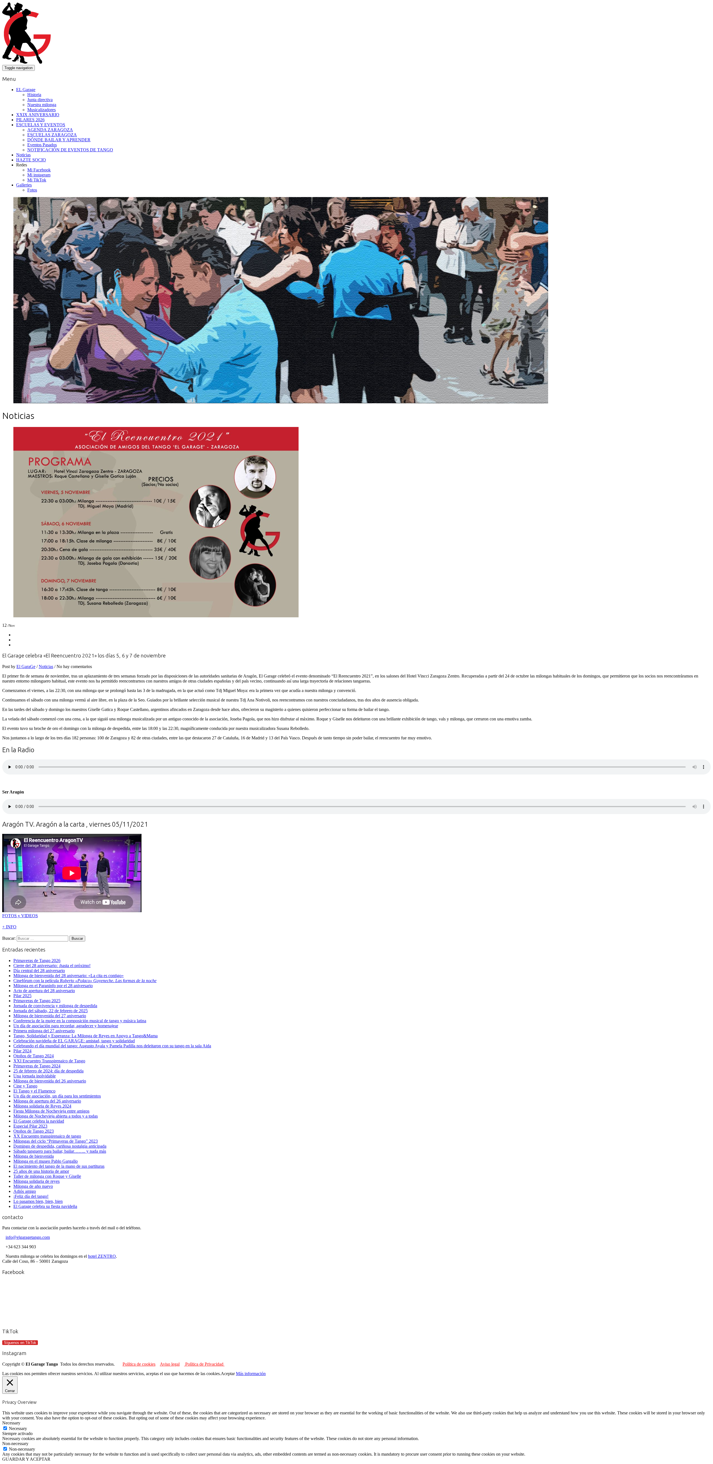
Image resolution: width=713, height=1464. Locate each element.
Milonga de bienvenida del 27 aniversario (49, 1015)
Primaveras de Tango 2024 (36, 1066)
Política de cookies (139, 1364)
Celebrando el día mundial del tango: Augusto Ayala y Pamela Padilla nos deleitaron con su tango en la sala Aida (112, 1045)
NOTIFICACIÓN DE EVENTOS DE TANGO (70, 149)
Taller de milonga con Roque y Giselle (47, 1176)
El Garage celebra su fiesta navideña (45, 1206)
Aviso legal (170, 1364)
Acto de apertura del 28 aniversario (44, 990)
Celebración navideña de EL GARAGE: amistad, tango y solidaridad (74, 1040)
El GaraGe (25, 666)
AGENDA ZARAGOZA (50, 129)
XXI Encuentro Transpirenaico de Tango (49, 1060)
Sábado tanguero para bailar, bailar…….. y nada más (59, 1151)
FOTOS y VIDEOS (20, 915)
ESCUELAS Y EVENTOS (40, 124)
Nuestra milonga (41, 104)
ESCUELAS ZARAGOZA (52, 134)
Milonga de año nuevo (33, 1186)
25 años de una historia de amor (41, 1171)
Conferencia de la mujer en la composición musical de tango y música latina (79, 1020)
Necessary (18, 1428)
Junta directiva (40, 99)
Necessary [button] (11, 1423)
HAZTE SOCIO (31, 159)
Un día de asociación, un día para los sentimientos (57, 1096)
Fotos (32, 190)
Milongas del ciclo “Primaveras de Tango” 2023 (55, 1141)
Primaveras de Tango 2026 (36, 960)
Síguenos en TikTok (20, 1343)
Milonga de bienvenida (33, 1156)
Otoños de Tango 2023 (33, 1131)
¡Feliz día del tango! (30, 1196)
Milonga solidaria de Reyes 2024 (42, 1106)
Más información (251, 1373)
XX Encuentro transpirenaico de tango (47, 1136)
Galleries (24, 185)
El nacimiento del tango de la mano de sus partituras (58, 1166)
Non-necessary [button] (15, 1443)
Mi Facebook (39, 169)
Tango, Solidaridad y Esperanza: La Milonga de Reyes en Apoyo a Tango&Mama (85, 1035)
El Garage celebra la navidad (38, 1121)
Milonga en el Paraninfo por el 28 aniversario (53, 985)
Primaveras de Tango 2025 (36, 1000)
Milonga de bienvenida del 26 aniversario (49, 1081)
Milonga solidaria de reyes (36, 1181)
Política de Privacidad (204, 1364)
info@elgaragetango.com (28, 1237)
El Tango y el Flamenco (34, 1091)
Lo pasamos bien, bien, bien (38, 1201)
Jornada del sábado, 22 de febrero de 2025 (50, 1010)
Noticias (23, 154)
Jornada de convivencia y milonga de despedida (55, 1005)
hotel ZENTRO (102, 1256)
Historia (34, 94)
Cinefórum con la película (85, 980)
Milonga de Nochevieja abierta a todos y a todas (55, 1116)
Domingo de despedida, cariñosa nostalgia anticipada (59, 1146)
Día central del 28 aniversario (39, 970)
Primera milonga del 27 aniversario (44, 1030)
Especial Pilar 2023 (30, 1126)
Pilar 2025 (22, 995)
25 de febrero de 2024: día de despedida (48, 1071)
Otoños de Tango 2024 (33, 1055)
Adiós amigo (24, 1191)
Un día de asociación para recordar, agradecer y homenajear (65, 1025)
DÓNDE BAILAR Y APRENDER (59, 139)
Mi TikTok (36, 180)
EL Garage (25, 89)
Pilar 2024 (22, 1050)
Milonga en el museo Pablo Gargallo (45, 1161)
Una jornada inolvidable (34, 1076)
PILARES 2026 (30, 119)
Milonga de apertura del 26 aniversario (47, 1101)
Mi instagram (38, 175)
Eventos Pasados (42, 144)
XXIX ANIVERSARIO (37, 114)
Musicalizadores (41, 109)
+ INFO (9, 926)
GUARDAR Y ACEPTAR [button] (26, 1459)
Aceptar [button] (228, 1373)
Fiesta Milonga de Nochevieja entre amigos (51, 1111)
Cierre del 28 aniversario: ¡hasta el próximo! (52, 965)
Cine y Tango (25, 1086)
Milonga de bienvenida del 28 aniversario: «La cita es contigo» (68, 975)
